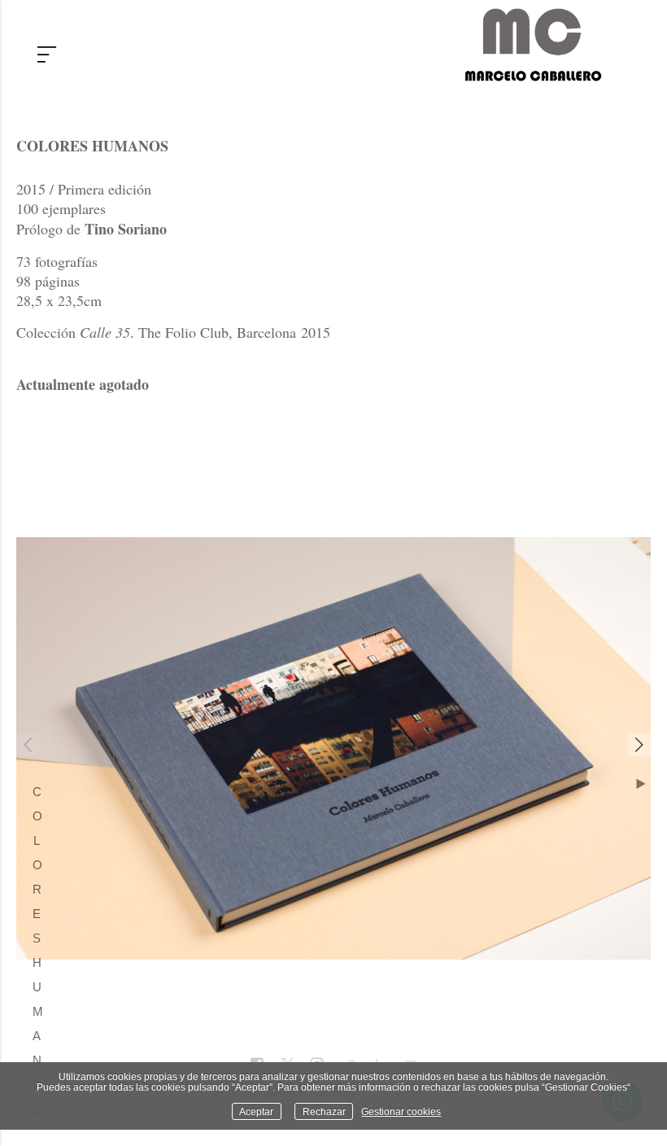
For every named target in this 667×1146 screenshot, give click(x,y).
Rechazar (324, 1111)
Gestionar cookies (401, 1111)
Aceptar (256, 1111)
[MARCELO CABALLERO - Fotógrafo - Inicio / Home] (533, 74)
